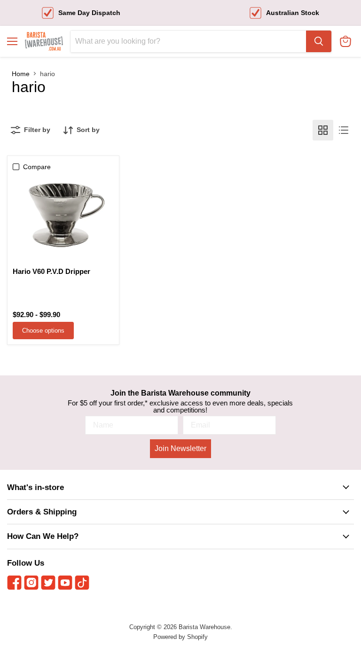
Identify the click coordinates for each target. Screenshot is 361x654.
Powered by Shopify (180, 636)
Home (21, 74)
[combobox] (188, 41)
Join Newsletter (180, 448)
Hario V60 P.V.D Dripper (51, 271)
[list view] (343, 130)
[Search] (318, 41)
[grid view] (323, 130)
